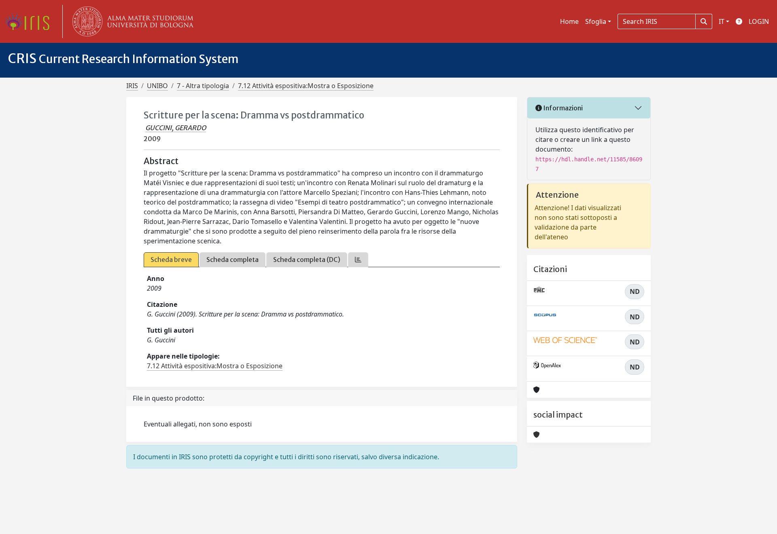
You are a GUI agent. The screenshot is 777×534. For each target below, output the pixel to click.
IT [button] (721, 21)
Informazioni (562, 108)
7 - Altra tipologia (203, 85)
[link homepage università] (131, 21)
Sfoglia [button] (595, 21)
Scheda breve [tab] (171, 259)
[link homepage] (30, 21)
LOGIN (759, 21)
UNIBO (157, 85)
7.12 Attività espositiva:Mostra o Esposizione (306, 85)
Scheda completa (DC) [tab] (306, 259)
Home (569, 21)
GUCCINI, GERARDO (175, 128)
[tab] (358, 259)
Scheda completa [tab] (232, 259)
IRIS (132, 85)
